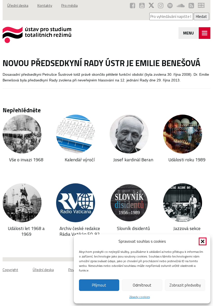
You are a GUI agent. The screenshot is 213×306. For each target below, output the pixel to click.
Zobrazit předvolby (185, 285)
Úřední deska (17, 5)
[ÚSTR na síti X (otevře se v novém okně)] (151, 5)
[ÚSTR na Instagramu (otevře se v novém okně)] (160, 5)
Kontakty (44, 5)
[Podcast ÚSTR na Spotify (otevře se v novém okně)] (170, 5)
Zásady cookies (139, 296)
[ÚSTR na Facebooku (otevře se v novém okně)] (132, 5)
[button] (202, 241)
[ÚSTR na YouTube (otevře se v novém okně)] (142, 5)
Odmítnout (142, 285)
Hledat (201, 16)
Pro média (69, 5)
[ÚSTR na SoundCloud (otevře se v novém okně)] (181, 5)
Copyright (10, 270)
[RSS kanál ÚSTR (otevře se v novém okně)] (191, 5)
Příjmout (99, 285)
